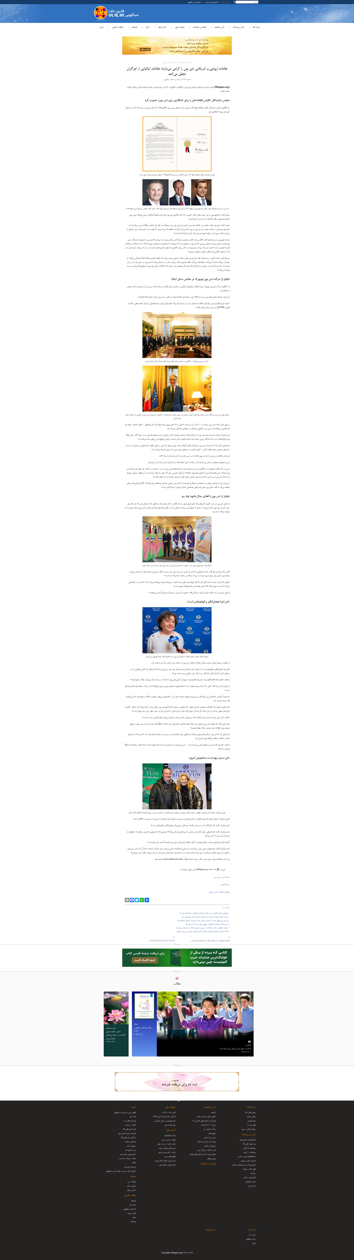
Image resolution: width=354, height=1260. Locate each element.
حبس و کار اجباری (210, 1138)
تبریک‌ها (253, 1173)
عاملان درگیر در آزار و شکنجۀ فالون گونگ (203, 1154)
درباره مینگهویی (251, 1239)
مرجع (101, 27)
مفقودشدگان (212, 1133)
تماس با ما (252, 1235)
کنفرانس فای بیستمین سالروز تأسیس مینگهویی (121, 1171)
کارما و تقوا (162, 27)
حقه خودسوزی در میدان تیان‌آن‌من (165, 1121)
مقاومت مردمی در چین (168, 1140)
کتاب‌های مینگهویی (129, 1209)
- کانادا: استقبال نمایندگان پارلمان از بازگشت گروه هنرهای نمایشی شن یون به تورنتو (203, 931)
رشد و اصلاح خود (130, 1150)
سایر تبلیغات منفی (170, 1125)
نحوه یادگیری (251, 1121)
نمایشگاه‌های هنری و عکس (247, 1156)
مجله (134, 1217)
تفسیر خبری (252, 1186)
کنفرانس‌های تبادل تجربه (128, 1154)
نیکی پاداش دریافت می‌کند (167, 1148)
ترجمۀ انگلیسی (225, 884)
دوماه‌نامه (133, 1222)
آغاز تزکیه (133, 1117)
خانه (190, 63)
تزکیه (147, 27)
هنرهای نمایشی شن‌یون (169, 63)
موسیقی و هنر (131, 1186)
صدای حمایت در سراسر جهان (166, 1144)
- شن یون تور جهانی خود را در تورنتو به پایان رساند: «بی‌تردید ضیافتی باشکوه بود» (203, 920)
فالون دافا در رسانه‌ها (249, 1169)
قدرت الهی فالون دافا (129, 1129)
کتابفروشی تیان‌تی (211, 2)
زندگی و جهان (131, 1190)
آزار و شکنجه (219, 27)
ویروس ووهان (211, 1158)
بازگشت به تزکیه (130, 1125)
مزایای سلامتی (251, 1117)
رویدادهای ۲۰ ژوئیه (249, 1152)
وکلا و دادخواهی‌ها (170, 1135)
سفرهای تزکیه (131, 1146)
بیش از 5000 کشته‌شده (208, 1125)
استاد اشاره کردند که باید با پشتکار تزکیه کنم (162, 941)
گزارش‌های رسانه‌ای (250, 1177)
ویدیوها (134, 1201)
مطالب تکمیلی (117, 27)
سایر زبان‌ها (226, 2)
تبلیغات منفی (179, 27)
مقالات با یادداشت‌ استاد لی (127, 1158)
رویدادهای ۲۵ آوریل (249, 1148)
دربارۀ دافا (256, 27)
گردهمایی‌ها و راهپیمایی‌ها (248, 1140)
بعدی (173, 937)
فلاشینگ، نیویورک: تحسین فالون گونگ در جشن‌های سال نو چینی (210, 941)
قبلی (228, 937)
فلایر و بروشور (131, 1213)
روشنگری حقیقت (130, 1142)
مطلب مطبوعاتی (250, 1182)
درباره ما (252, 1230)
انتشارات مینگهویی (193, 2)
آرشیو (254, 1243)
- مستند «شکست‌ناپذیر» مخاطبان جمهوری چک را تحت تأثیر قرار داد (208, 924)
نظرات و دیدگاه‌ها (199, 27)
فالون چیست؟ (251, 1125)
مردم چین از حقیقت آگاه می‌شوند (165, 1161)
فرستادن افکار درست (129, 1121)
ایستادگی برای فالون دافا (128, 1138)
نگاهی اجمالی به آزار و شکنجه (206, 1117)
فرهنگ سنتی (131, 1182)
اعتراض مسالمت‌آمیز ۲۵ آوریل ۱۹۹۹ (164, 1117)
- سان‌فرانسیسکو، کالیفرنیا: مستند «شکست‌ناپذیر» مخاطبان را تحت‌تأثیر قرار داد (205, 913)
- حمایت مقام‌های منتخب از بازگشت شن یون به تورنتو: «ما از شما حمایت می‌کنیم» (203, 928)
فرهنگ (134, 27)
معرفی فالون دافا (250, 1112)
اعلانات (134, 1163)
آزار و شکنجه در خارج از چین (206, 1150)
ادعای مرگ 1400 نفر (169, 1112)
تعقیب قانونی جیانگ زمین (167, 1165)
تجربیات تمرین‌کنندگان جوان (127, 1133)
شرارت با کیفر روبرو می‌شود (167, 1152)
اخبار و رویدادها (238, 27)
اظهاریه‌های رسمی (170, 1156)
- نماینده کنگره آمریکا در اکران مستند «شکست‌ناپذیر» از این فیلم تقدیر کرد (206, 917)
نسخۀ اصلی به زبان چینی (222, 877)
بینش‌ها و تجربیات (130, 1167)
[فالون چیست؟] (100, 7)
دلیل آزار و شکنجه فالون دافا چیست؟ (204, 1121)
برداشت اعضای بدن (209, 1129)
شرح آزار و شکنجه (210, 1146)
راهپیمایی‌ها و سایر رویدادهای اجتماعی (244, 1165)
